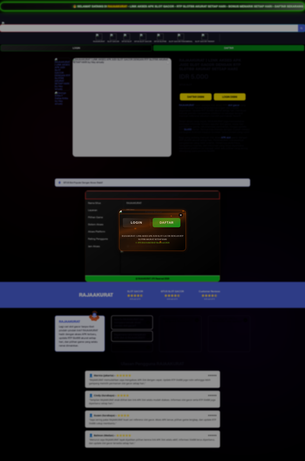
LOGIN (136, 222)
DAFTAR (167, 222)
